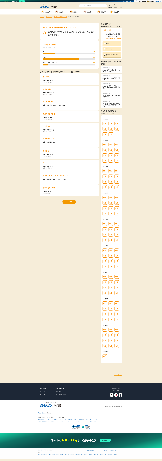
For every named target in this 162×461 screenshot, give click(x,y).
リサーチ (85, 454)
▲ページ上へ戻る (118, 375)
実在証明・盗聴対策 (42, 421)
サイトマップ (44, 394)
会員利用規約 (60, 388)
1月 (111, 134)
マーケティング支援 (78, 454)
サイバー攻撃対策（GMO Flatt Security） (80, 421)
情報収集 (90, 454)
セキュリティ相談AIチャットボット (91, 419)
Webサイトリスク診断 (78, 419)
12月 (104, 144)
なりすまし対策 (93, 421)
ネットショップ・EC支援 (54, 454)
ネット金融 (96, 454)
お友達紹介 (43, 388)
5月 (104, 129)
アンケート (49, 17)
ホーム (42, 17)
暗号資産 (101, 454)
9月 (104, 150)
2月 (104, 134)
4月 (110, 129)
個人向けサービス (108, 454)
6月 (116, 123)
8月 (104, 123)
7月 (110, 123)
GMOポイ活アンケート (60, 17)
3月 (116, 129)
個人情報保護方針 (61, 394)
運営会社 (58, 391)
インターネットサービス (42, 454)
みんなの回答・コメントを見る (114, 38)
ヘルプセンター (44, 391)
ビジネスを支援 (63, 454)
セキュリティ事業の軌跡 (102, 420)
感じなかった (109, 49)
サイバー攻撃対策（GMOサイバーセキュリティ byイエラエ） (59, 421)
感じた (107, 43)
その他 (114, 454)
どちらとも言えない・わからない (111, 55)
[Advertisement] (30, 366)
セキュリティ (70, 454)
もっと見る (69, 201)
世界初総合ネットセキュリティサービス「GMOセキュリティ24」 (50, 419)
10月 (116, 144)
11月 (110, 144)
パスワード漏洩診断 (68, 419)
